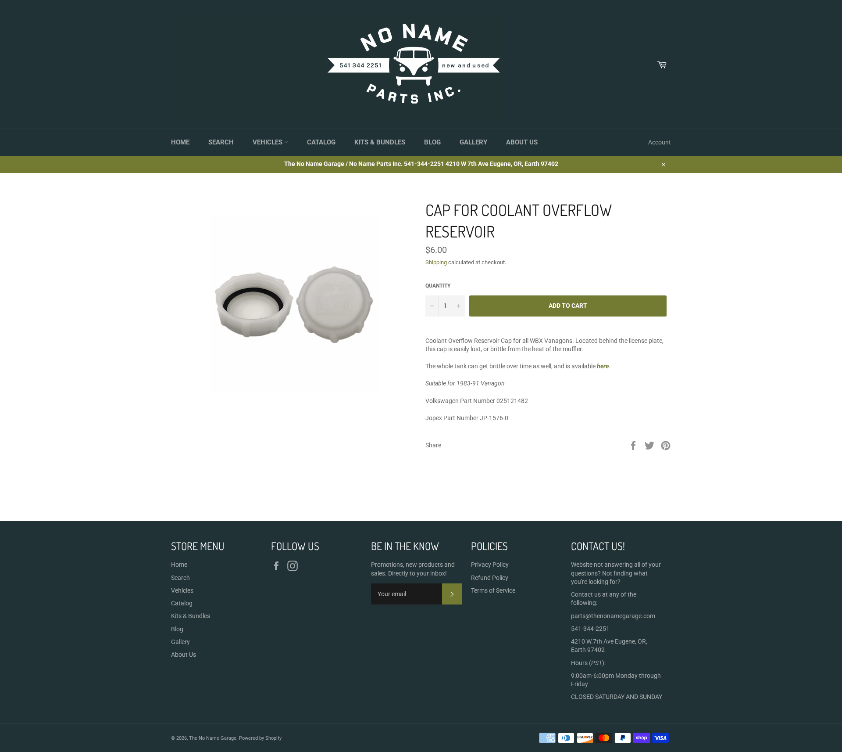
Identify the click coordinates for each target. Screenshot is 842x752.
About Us (522, 142)
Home (180, 142)
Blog (432, 142)
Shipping (436, 262)
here (603, 366)
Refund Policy (489, 577)
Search (221, 142)
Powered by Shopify (260, 738)
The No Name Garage (212, 738)
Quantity (437, 286)
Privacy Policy (490, 564)
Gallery (473, 142)
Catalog (321, 142)
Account (659, 142)
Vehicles (268, 142)
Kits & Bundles (379, 142)
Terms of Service (493, 590)
